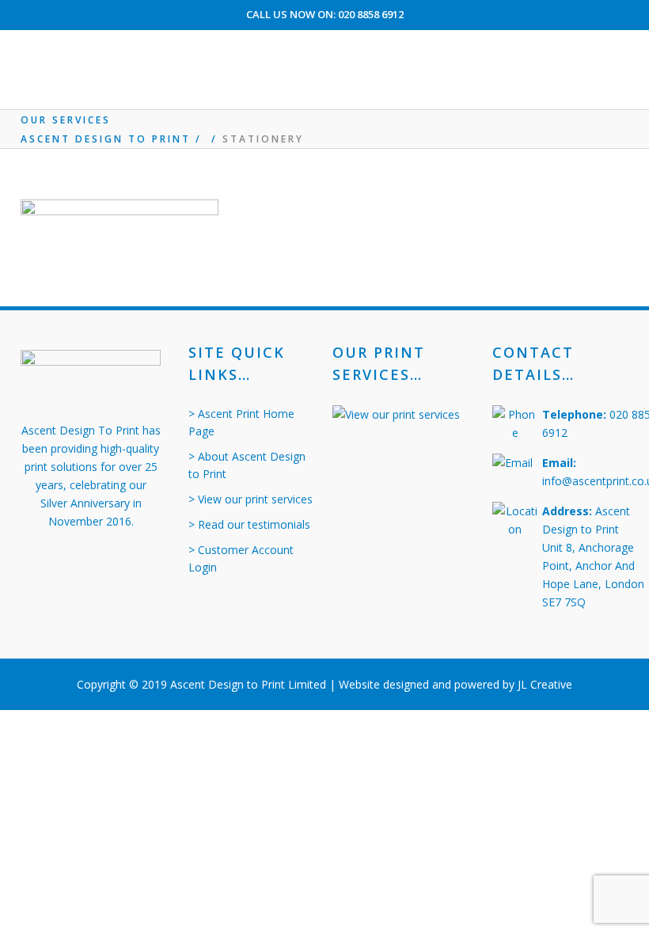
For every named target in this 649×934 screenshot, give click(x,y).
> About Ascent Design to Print (247, 465)
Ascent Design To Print (106, 139)
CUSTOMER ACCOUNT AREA (325, 41)
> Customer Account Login (241, 558)
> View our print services (250, 499)
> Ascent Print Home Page (241, 422)
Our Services (66, 120)
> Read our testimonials (249, 524)
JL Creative (545, 684)
